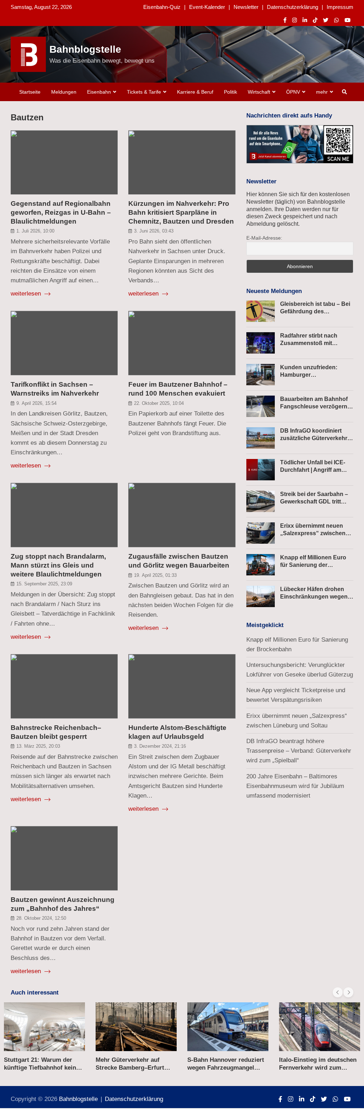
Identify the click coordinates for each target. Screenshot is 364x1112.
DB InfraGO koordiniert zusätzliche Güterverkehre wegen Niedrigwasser (315, 438)
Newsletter (246, 7)
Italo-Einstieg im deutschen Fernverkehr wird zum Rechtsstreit (318, 1067)
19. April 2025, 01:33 (155, 575)
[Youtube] (347, 20)
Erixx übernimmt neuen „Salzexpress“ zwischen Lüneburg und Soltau (313, 533)
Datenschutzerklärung (292, 7)
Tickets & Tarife (144, 92)
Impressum (340, 7)
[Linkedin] (305, 20)
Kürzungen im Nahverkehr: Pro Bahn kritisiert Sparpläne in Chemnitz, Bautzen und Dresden (181, 212)
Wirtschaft (259, 92)
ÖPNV (293, 92)
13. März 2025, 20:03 (38, 746)
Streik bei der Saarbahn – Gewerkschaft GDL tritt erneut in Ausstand (314, 501)
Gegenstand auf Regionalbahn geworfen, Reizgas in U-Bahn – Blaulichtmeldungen (61, 212)
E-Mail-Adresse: (264, 238)
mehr (322, 92)
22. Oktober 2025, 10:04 (159, 403)
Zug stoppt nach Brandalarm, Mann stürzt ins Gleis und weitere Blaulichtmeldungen (58, 565)
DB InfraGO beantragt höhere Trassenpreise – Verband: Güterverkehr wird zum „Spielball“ (298, 751)
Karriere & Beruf (195, 92)
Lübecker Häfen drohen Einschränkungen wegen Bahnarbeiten (314, 596)
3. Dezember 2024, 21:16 (160, 746)
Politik (230, 92)
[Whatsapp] (336, 20)
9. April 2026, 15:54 (36, 403)
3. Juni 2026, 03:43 (153, 231)
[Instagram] (294, 20)
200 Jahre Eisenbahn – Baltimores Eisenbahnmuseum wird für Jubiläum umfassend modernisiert (295, 786)
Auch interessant (35, 992)
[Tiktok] (315, 20)
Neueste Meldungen (274, 291)
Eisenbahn (99, 92)
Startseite (30, 92)
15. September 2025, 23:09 (44, 583)
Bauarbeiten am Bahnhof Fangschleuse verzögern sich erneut (314, 406)
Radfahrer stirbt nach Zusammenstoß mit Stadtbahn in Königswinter (316, 343)
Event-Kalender (207, 7)
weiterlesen (27, 293)
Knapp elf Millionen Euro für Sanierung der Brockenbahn (313, 564)
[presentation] (338, 992)
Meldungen (63, 92)
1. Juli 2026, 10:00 (35, 231)
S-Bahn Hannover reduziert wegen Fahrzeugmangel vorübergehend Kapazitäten (226, 1067)
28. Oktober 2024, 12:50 (41, 918)
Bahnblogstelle (85, 49)
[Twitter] (325, 20)
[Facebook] (284, 20)
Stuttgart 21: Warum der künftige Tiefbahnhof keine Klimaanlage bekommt (41, 1067)
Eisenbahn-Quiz (162, 7)
